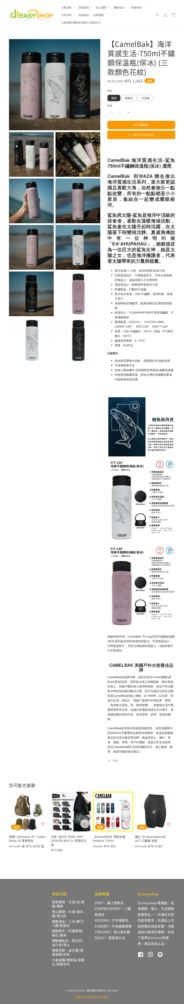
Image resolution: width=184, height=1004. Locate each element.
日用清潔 (66, 15)
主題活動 (66, 7)
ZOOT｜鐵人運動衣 (109, 902)
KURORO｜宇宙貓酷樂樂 (113, 926)
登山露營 (101, 7)
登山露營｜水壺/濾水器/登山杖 (67, 913)
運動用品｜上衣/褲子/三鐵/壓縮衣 (68, 923)
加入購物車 (141, 125)
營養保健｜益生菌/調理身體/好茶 (67, 952)
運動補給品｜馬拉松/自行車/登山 (67, 942)
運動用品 (119, 7)
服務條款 (81, 996)
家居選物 (84, 7)
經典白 (129, 98)
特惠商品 (84, 15)
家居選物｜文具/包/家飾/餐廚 (68, 904)
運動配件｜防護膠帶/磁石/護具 (67, 932)
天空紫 (146, 98)
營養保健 (136, 7)
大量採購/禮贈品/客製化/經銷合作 (81, 22)
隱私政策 (92, 996)
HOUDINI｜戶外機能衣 (112, 920)
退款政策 (103, 996)
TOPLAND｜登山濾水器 (112, 932)
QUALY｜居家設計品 (110, 937)
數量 (109, 105)
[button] (157, 15)
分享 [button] (115, 760)
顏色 (109, 90)
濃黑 (114, 98)
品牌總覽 (98, 15)
